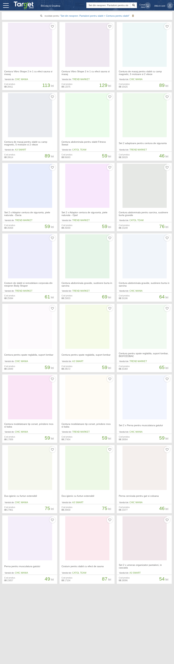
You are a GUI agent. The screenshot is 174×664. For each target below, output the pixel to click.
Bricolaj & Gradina (50, 5)
